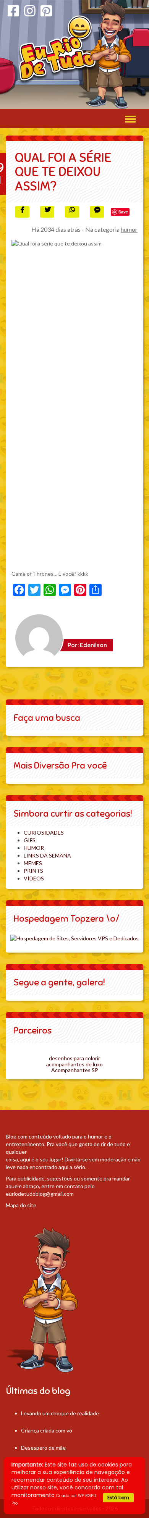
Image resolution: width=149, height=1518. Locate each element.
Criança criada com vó (46, 1430)
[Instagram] (30, 11)
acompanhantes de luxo (74, 1064)
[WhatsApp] (72, 212)
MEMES (33, 863)
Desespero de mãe (43, 1447)
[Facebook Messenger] (97, 212)
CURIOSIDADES (44, 832)
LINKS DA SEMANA (47, 855)
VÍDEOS (34, 878)
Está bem (118, 1497)
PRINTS (33, 870)
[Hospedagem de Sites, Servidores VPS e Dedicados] (74, 938)
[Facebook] (13, 11)
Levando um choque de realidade (60, 1413)
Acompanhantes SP (74, 1070)
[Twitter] (47, 212)
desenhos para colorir (74, 1058)
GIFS (30, 840)
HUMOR (34, 848)
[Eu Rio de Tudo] (74, 54)
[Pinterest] (46, 11)
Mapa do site (21, 1205)
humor (129, 229)
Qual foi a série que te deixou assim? (63, 171)
